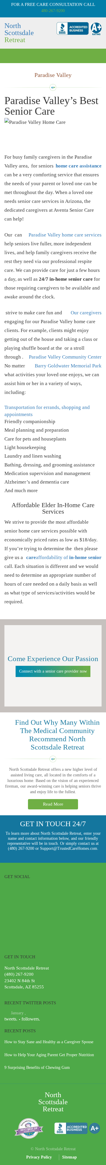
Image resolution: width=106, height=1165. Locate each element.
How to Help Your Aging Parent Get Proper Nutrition (49, 1055)
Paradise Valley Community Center (65, 357)
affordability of (69, 557)
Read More (53, 804)
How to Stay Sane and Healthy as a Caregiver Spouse (48, 1042)
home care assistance (79, 166)
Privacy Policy (39, 1157)
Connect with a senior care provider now (53, 671)
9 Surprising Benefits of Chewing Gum (37, 1067)
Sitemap (69, 1157)
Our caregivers (86, 313)
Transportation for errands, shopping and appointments (47, 411)
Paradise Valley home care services (65, 235)
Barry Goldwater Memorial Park (68, 366)
